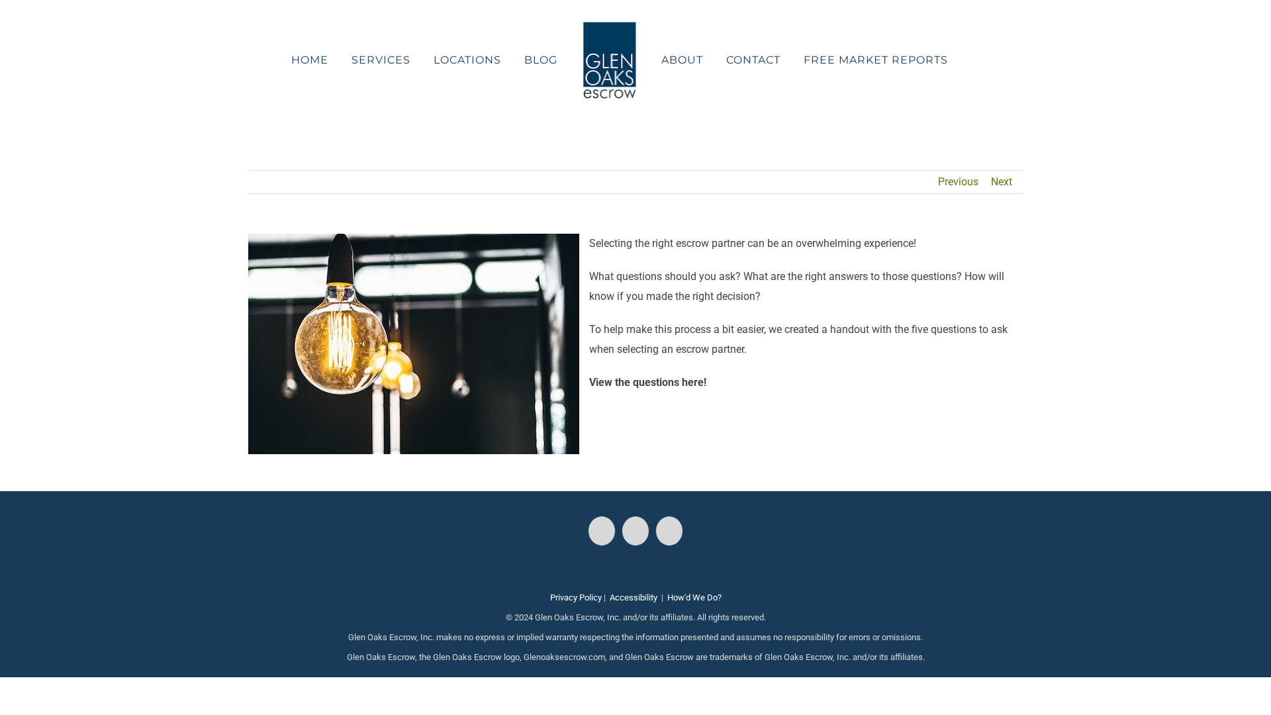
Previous (958, 181)
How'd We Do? (694, 597)
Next (1001, 181)
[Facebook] (601, 531)
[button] (941, 60)
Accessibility (633, 597)
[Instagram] (635, 531)
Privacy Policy (576, 597)
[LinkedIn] (669, 531)
